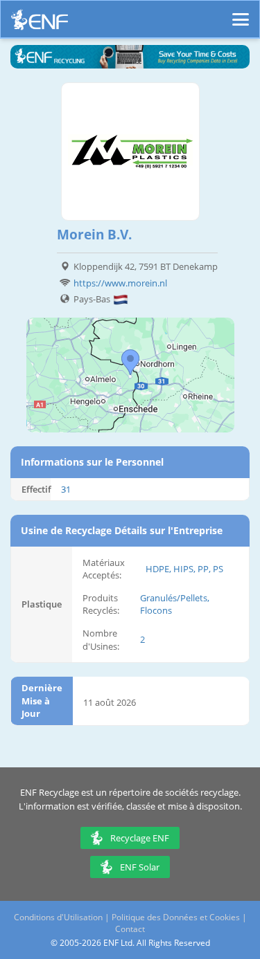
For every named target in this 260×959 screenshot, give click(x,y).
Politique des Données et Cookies (176, 917)
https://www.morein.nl (120, 283)
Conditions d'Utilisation (58, 917)
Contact (130, 929)
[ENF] (39, 23)
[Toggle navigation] (240, 13)
